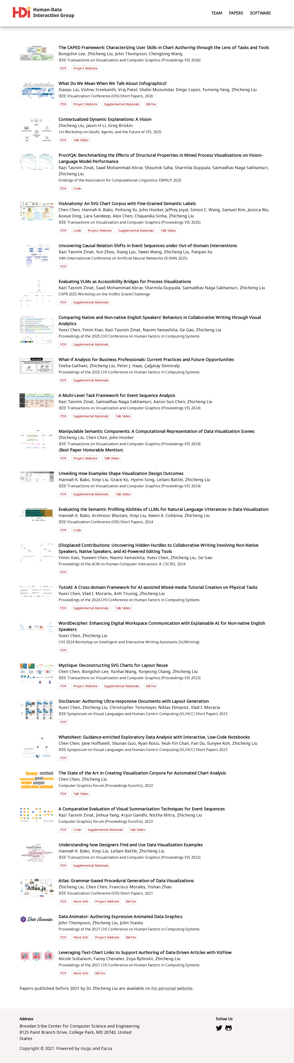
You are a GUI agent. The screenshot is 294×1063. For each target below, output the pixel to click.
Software (260, 13)
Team (216, 13)
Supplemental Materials (121, 104)
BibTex (151, 104)
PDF (63, 68)
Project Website (85, 68)
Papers (236, 13)
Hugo (86, 1048)
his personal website (171, 988)
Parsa (106, 1048)
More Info (80, 901)
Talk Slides (81, 140)
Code (77, 188)
